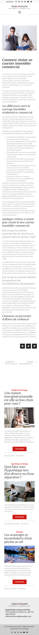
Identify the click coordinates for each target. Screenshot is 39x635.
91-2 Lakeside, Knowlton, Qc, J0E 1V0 (19, 612)
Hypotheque (15, 464)
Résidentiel (16, 390)
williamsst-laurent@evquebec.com (18, 616)
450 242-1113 (9, 2)
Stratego (24, 390)
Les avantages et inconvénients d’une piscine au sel (18, 538)
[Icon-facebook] (16, 1)
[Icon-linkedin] (19, 1)
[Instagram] (22, 1)
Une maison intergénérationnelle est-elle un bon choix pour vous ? (18, 398)
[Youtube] (28, 1)
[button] (19, 12)
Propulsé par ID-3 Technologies (19, 629)
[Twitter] (31, 1)
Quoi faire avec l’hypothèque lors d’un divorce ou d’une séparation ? (19, 472)
